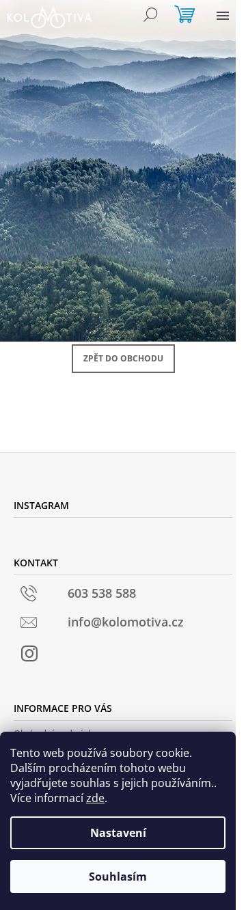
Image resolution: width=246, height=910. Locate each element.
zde (95, 797)
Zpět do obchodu (123, 358)
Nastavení (118, 832)
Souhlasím (118, 876)
